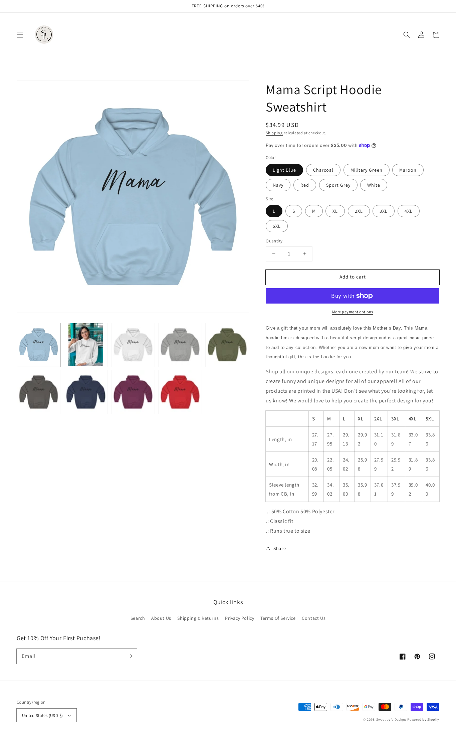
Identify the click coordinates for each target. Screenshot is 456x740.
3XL (384, 211)
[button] (20, 34)
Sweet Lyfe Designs (391, 719)
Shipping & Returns (198, 618)
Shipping (274, 132)
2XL (359, 211)
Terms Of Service (278, 618)
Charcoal (323, 170)
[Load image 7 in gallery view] (85, 392)
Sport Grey (338, 185)
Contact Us (313, 618)
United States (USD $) (42, 715)
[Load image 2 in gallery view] (85, 345)
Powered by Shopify (423, 719)
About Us (161, 618)
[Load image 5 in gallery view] (227, 345)
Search (138, 618)
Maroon (408, 170)
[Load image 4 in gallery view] (180, 345)
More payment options (352, 311)
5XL (277, 226)
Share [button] (279, 548)
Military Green (367, 170)
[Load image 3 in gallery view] (133, 345)
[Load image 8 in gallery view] (133, 392)
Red (304, 185)
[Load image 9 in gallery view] (180, 392)
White (373, 185)
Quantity (274, 241)
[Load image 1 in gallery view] (38, 345)
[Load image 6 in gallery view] (38, 392)
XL (335, 211)
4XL (409, 211)
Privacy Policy (239, 618)
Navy (278, 185)
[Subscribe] (129, 656)
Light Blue (284, 170)
